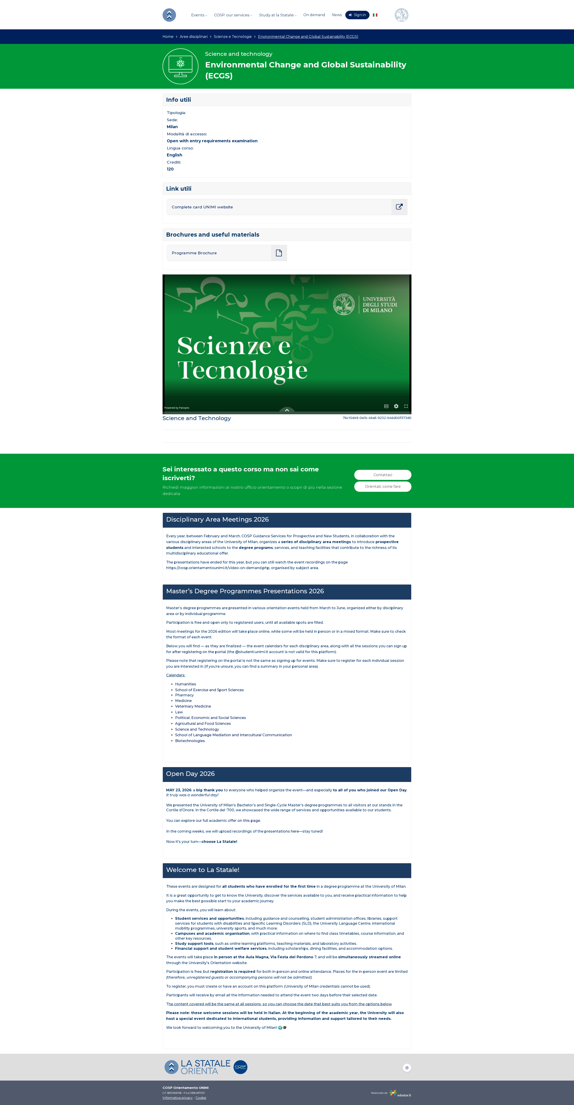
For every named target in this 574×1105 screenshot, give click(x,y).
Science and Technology (197, 729)
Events (198, 15)
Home (168, 37)
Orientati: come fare (383, 486)
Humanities (186, 684)
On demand (314, 15)
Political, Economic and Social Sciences (210, 718)
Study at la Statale (277, 15)
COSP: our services (232, 15)
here (295, 831)
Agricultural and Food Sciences (203, 723)
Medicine (184, 701)
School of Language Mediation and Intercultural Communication (233, 735)
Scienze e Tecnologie (233, 37)
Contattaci (383, 475)
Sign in (360, 15)
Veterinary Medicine (193, 706)
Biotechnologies (190, 741)
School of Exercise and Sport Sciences (209, 690)
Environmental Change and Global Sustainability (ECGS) (308, 37)
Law (179, 712)
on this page (248, 820)
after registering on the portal (199, 652)
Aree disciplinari (194, 37)
